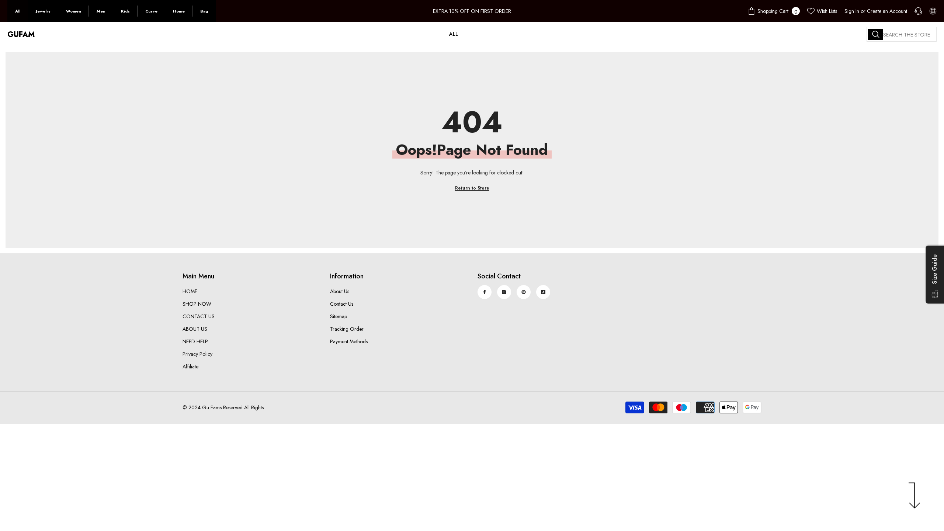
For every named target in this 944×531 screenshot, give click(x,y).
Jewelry (43, 11)
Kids (125, 11)
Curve (151, 11)
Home (179, 11)
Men (101, 11)
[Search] (902, 34)
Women (73, 11)
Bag (204, 11)
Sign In (851, 11)
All (17, 11)
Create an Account (887, 11)
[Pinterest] (524, 292)
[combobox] (902, 34)
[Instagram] (504, 292)
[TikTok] (543, 292)
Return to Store (472, 188)
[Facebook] (485, 292)
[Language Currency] (933, 11)
